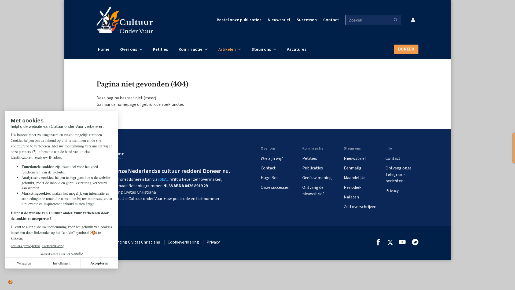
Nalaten (351, 197)
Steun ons (261, 49)
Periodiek (352, 187)
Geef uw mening (317, 178)
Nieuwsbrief (279, 20)
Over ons (128, 49)
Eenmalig (353, 168)
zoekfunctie (172, 104)
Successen (307, 20)
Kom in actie (191, 49)
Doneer (406, 49)
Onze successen (275, 187)
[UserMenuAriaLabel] (413, 20)
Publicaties (312, 168)
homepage (126, 104)
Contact (331, 20)
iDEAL (163, 179)
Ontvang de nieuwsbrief (313, 190)
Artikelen (227, 49)
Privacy (392, 191)
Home (103, 49)
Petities (160, 49)
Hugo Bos (269, 178)
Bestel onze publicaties (239, 20)
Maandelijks (355, 178)
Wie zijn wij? (272, 158)
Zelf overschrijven (360, 207)
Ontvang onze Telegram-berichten (398, 174)
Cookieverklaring (183, 242)
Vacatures (296, 49)
